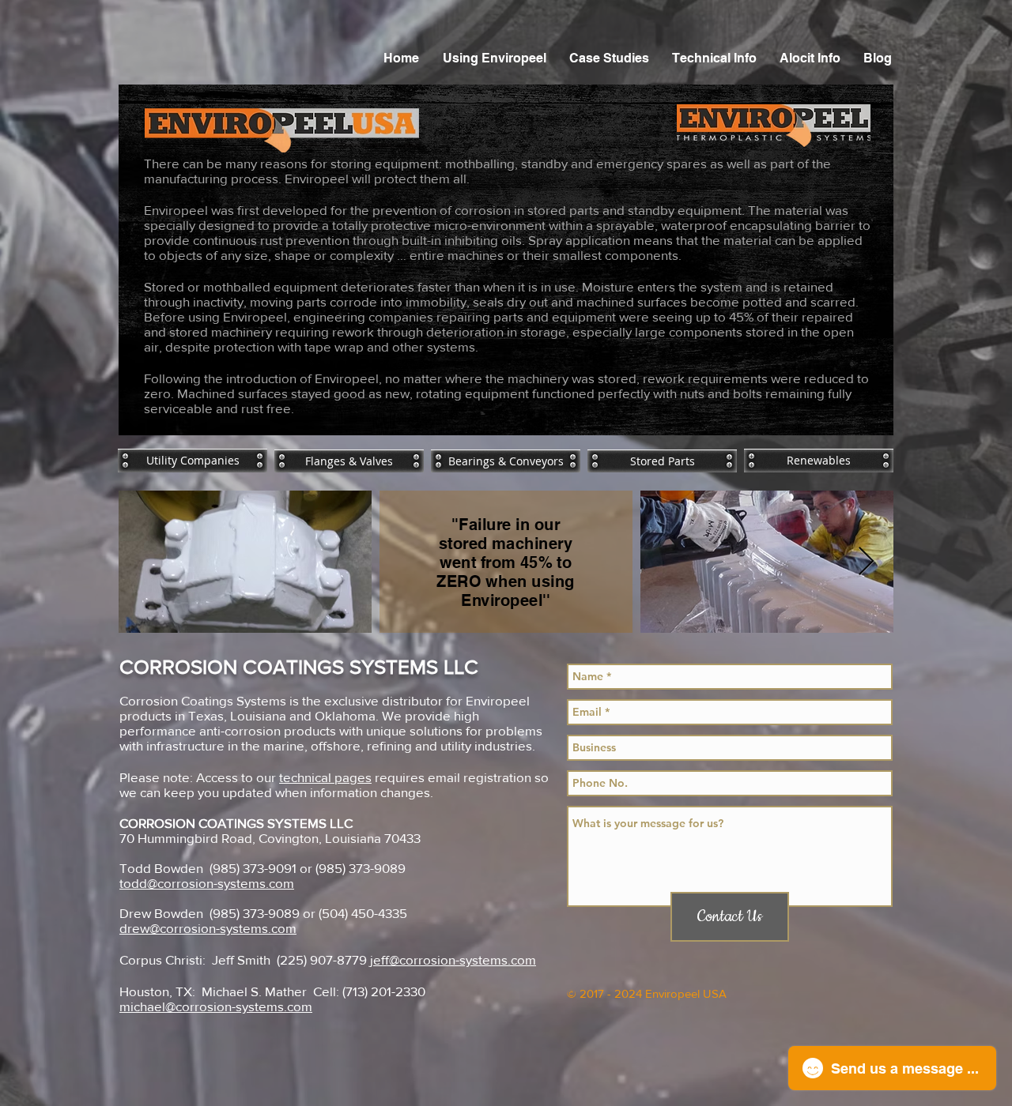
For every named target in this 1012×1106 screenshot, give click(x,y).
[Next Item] (866, 562)
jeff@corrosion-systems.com (453, 959)
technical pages (325, 776)
